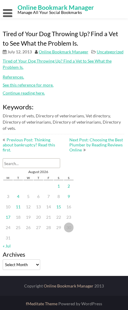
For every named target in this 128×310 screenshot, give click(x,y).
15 (58, 206)
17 (8, 217)
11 (18, 206)
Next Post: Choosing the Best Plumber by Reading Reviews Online (96, 144)
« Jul (7, 245)
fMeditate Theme (42, 303)
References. (13, 76)
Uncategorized (110, 51)
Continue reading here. (24, 92)
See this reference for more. (28, 84)
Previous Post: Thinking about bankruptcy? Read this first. (29, 144)
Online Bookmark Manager (63, 51)
